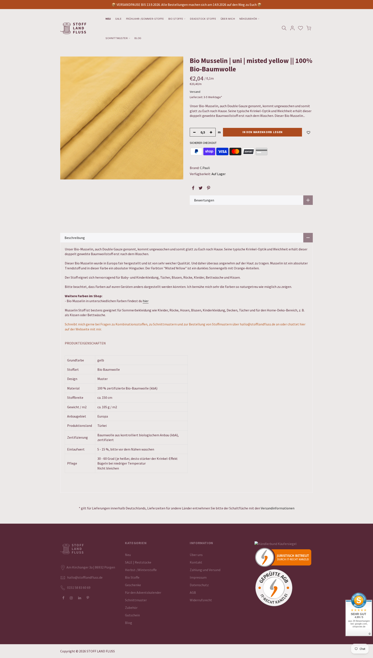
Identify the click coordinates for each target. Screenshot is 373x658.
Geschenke (133, 585)
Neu (108, 18)
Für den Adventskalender (143, 592)
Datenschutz (199, 585)
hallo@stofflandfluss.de (85, 577)
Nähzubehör (248, 18)
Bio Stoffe (175, 18)
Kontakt (196, 562)
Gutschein (132, 615)
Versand (195, 92)
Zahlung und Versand (205, 570)
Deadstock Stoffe (203, 18)
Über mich (228, 18)
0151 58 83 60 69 (78, 587)
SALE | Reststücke (138, 562)
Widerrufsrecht (201, 600)
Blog (137, 38)
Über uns (196, 555)
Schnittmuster (117, 38)
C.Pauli (205, 168)
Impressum (198, 577)
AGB (193, 592)
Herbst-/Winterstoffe (141, 570)
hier (146, 301)
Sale (118, 18)
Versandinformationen (277, 508)
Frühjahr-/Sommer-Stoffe (145, 18)
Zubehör (131, 607)
